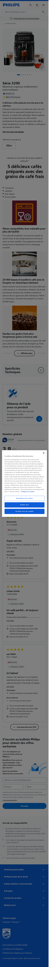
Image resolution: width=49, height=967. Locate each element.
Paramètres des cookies (23, 498)
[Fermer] (42, 453)
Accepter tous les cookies (23, 511)
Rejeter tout (23, 505)
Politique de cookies (34, 491)
